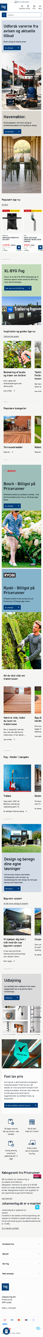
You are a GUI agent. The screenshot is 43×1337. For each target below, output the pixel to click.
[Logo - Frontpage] (9, 7)
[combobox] (23, 15)
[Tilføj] (19, 247)
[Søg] (4, 15)
